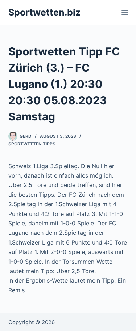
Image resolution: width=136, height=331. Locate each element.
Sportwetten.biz (44, 12)
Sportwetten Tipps (31, 144)
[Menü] (124, 12)
